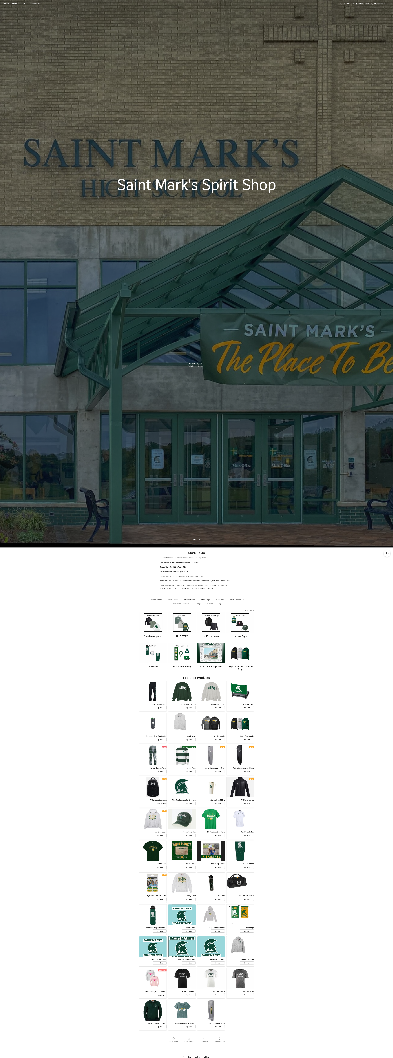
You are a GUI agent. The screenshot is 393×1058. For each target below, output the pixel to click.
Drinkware (219, 600)
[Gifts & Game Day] (182, 653)
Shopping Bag (219, 1041)
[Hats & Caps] (240, 622)
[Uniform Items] (211, 622)
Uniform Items (189, 600)
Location (24, 4)
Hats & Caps (205, 600)
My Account (173, 1041)
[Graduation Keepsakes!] (211, 653)
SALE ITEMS (173, 600)
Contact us (35, 4)
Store (6, 4)
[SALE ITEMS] (182, 622)
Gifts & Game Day (236, 600)
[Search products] (387, 553)
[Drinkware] (153, 653)
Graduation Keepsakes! (181, 604)
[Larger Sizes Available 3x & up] (240, 653)
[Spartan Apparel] (153, 622)
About (14, 4)
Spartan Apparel (156, 600)
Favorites (204, 1041)
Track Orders (189, 1041)
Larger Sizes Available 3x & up (208, 604)
